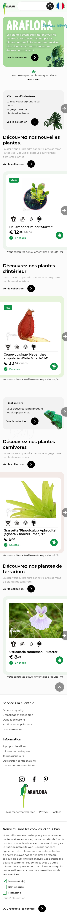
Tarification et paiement (17, 724)
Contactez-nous (12, 729)
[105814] (59, 235)
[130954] (54, 366)
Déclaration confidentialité (19, 760)
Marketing (14, 892)
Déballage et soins (14, 719)
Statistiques (16, 886)
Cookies (56, 811)
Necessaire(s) (16, 881)
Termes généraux (13, 755)
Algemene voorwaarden (20, 811)
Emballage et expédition (18, 714)
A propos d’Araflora (14, 746)
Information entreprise (16, 751)
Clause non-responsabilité (19, 765)
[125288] (54, 542)
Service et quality (13, 710)
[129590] (59, 660)
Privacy (43, 811)
